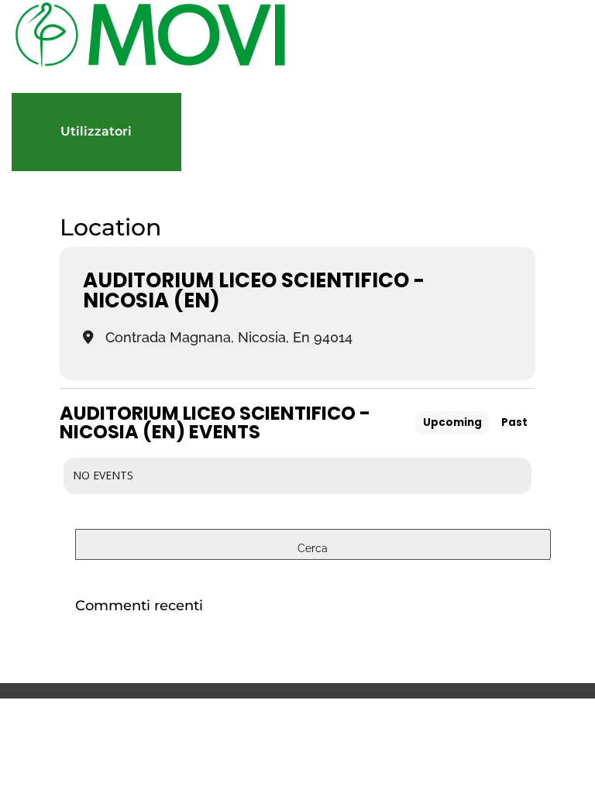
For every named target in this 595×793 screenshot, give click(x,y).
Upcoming (452, 422)
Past (514, 422)
